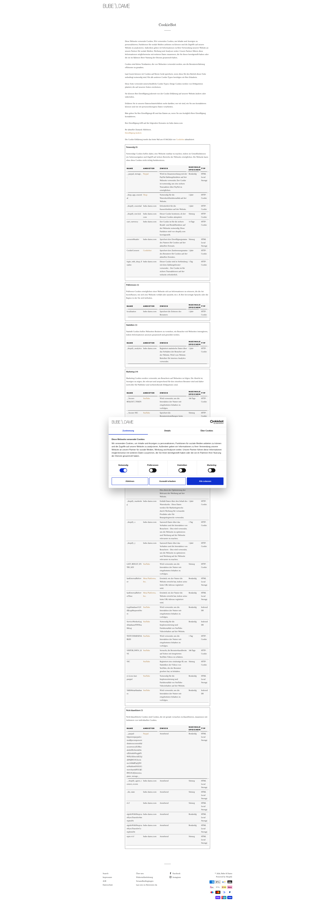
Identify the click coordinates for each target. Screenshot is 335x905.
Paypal (146, 174)
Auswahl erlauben (167, 481)
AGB (104, 881)
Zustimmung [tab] (128, 431)
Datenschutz (108, 885)
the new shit (186, 6)
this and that (206, 6)
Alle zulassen (205, 481)
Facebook (176, 873)
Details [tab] (167, 431)
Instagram (176, 877)
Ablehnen (129, 481)
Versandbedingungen (144, 881)
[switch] (153, 470)
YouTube (146, 398)
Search (105, 873)
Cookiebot (180, 139)
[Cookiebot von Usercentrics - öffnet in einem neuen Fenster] (212, 422)
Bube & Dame (226, 873)
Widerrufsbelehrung (144, 877)
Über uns (140, 873)
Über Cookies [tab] (206, 431)
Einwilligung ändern (133, 133)
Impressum (107, 877)
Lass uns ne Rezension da (146, 885)
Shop (145, 195)
